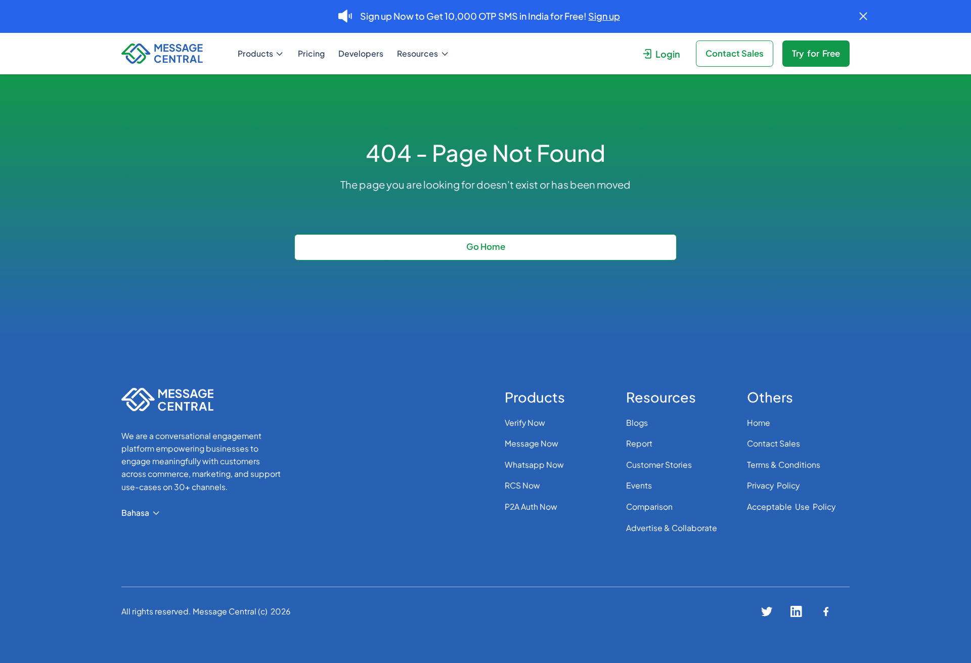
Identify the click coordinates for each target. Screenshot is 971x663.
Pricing (311, 53)
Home (758, 422)
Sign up (604, 16)
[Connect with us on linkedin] (796, 611)
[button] (261, 53)
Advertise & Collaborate (671, 528)
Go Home (485, 246)
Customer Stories (659, 464)
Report (639, 443)
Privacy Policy (773, 485)
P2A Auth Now (531, 506)
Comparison (649, 506)
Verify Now (525, 422)
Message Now (531, 443)
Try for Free (816, 53)
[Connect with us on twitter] (767, 611)
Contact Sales (773, 443)
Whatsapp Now (534, 464)
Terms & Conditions (783, 464)
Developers (360, 53)
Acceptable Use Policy (791, 506)
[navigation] (171, 53)
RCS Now (522, 485)
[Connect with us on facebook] (826, 611)
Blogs (637, 422)
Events (639, 485)
